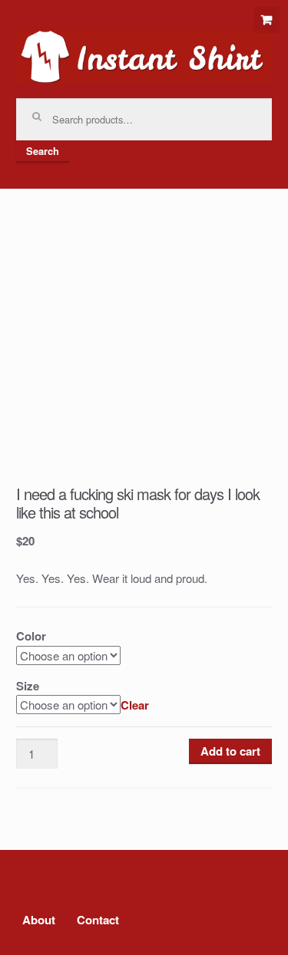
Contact (98, 919)
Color (31, 635)
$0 (267, 20)
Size (27, 685)
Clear (135, 704)
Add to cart (230, 751)
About (38, 919)
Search (42, 151)
